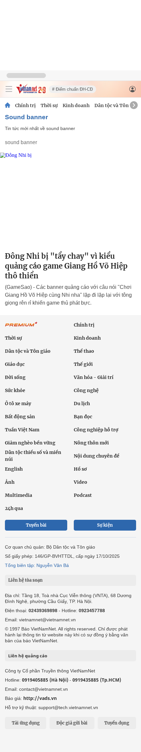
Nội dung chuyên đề (96, 456)
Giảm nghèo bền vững (30, 443)
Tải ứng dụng (26, 723)
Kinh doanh (76, 105)
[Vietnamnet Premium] (21, 327)
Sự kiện (105, 525)
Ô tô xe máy (18, 403)
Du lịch (82, 403)
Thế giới (83, 364)
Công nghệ (86, 390)
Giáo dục (15, 364)
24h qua (14, 508)
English (14, 469)
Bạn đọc (83, 417)
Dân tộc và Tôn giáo (117, 105)
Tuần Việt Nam (22, 430)
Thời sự (49, 105)
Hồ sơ (80, 469)
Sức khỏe (15, 390)
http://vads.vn (40, 698)
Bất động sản (20, 417)
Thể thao (84, 351)
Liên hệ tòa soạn (25, 580)
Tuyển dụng (116, 723)
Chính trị (25, 105)
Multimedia (18, 495)
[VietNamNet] (7, 105)
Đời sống (15, 377)
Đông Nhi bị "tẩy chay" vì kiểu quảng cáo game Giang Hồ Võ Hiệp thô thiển (66, 266)
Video (80, 482)
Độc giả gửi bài (72, 723)
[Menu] (9, 89)
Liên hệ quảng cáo (27, 656)
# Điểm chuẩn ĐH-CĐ (72, 89)
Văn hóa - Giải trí (93, 377)
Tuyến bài (36, 525)
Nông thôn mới (91, 443)
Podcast (83, 495)
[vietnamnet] (31, 92)
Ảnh (9, 482)
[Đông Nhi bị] (70, 199)
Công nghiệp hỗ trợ (96, 430)
